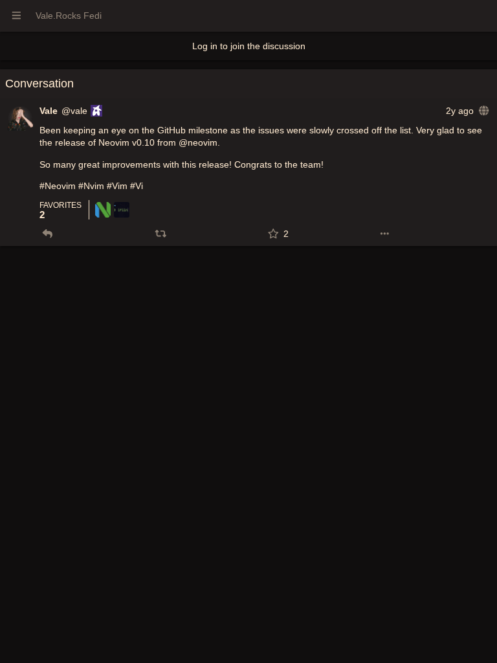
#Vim (117, 186)
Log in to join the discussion (248, 46)
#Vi (136, 186)
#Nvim (91, 186)
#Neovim (57, 186)
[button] (47, 233)
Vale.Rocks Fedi (69, 15)
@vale (74, 111)
